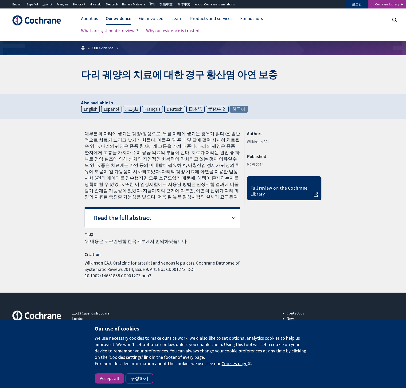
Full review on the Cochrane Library (279, 191)
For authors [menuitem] (251, 18)
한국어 (239, 109)
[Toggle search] (394, 20)
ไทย (152, 4)
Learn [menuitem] (177, 18)
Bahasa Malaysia (133, 4)
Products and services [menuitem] (211, 18)
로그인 (357, 4)
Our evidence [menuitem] (118, 18)
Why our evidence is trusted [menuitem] (172, 30)
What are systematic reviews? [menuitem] (109, 30)
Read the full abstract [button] (122, 218)
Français (62, 4)
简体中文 (184, 4)
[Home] (38, 20)
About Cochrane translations (215, 4)
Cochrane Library (387, 4)
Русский (79, 4)
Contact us (295, 313)
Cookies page (234, 363)
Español (32, 4)
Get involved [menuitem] (151, 18)
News (291, 318)
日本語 (195, 109)
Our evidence (102, 47)
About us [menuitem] (89, 18)
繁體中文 (166, 4)
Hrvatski (96, 4)
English (17, 4)
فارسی (47, 4)
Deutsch (112, 4)
